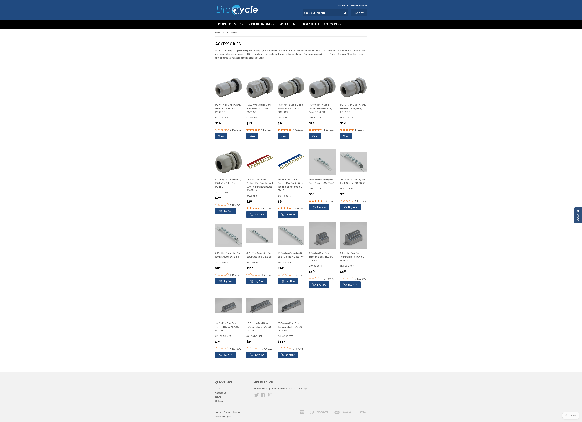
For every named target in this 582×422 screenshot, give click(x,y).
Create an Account (358, 5)
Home (217, 32)
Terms (218, 411)
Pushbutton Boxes (261, 24)
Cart (361, 12)
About (218, 388)
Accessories (332, 24)
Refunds (236, 411)
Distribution (311, 24)
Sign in (341, 5)
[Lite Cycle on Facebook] (263, 395)
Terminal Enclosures (228, 24)
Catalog (219, 400)
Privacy (227, 411)
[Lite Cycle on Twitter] (256, 395)
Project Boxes (289, 24)
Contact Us (220, 392)
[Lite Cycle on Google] (270, 395)
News (218, 396)
